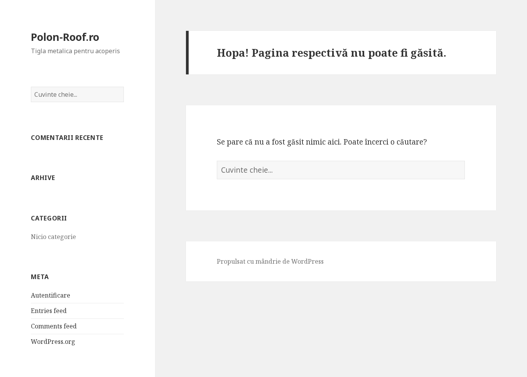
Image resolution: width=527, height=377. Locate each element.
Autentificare (50, 295)
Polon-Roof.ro (65, 37)
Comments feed (54, 326)
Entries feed (49, 310)
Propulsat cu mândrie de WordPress (270, 261)
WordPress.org (53, 341)
